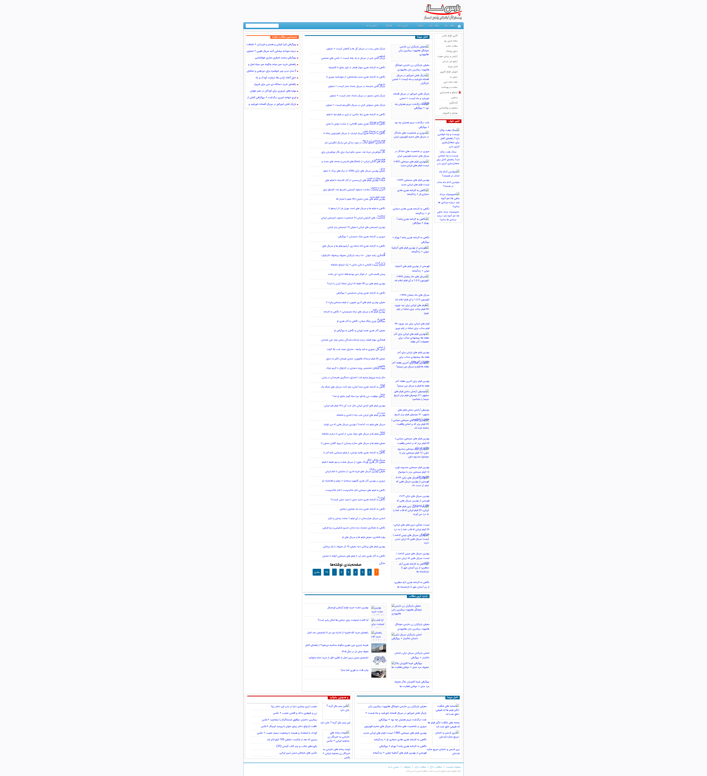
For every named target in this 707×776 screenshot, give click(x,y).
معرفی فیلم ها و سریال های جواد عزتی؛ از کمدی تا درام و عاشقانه (353, 434)
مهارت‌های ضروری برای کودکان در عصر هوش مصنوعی (273, 91)
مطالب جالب (452, 46)
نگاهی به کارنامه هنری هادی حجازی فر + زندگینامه (400, 740)
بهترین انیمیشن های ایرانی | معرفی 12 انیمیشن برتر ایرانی (356, 227)
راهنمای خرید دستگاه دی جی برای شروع (275, 84)
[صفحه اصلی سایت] (459, 26)
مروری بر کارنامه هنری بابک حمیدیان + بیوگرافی (361, 237)
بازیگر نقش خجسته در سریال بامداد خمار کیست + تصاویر (356, 86)
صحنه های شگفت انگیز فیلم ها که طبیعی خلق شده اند (444, 723)
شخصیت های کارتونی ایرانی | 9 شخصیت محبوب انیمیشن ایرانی (353, 218)
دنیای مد (454, 77)
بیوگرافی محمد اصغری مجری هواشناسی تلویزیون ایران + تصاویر (275, 58)
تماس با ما (372, 26)
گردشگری (453, 102)
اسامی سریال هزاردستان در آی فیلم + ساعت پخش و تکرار (356, 518)
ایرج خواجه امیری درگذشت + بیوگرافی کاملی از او (271, 98)
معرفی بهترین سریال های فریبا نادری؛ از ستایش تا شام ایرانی (355, 471)
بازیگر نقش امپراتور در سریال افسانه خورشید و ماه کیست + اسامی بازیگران (411, 98)
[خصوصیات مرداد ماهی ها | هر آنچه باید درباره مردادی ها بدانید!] (449, 199)
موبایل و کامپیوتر (450, 113)
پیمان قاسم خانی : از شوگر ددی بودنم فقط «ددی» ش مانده (356, 274)
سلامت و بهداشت (449, 87)
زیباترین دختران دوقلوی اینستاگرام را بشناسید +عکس (289, 720)
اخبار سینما (453, 66)
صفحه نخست (453, 767)
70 (326, 572)
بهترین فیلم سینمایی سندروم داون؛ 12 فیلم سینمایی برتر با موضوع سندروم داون (412, 472)
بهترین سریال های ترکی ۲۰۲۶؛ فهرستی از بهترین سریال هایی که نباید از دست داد (413, 500)
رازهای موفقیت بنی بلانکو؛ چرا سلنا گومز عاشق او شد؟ (359, 396)
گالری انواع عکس (450, 35)
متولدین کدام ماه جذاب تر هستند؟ (448, 184)
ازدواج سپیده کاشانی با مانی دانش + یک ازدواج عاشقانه (358, 265)
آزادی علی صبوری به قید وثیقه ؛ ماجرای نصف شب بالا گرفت (356, 349)
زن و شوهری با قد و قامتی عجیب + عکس (295, 713)
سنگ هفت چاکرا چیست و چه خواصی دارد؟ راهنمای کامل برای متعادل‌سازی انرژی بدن (448, 157)
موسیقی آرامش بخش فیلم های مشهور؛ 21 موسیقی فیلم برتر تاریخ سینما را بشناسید (412, 414)
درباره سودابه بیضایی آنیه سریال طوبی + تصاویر (271, 51)
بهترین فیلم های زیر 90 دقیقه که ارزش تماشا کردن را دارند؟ (356, 283)
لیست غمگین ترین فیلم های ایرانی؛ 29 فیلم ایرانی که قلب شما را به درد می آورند (411, 529)
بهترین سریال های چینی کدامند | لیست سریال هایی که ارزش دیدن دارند (412, 558)
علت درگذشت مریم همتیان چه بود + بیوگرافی (403, 720)
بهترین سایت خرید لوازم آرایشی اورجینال (347, 607)
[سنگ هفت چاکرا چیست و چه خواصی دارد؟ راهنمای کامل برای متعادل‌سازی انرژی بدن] (449, 137)
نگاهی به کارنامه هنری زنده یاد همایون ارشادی (362, 509)
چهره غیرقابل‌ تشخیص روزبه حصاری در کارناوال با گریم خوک (355, 368)
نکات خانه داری (451, 82)
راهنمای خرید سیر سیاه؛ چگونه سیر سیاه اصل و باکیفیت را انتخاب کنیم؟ (272, 64)
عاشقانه (389, 26)
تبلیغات (420, 26)
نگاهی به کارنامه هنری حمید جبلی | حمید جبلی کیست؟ (358, 500)
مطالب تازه (434, 26)
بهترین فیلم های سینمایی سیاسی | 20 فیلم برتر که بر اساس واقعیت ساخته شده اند (412, 443)
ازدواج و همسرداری (449, 92)
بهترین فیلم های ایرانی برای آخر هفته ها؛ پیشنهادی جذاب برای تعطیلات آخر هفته (413, 357)
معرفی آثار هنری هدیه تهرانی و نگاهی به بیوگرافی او (359, 330)
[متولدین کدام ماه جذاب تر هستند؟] (449, 173)
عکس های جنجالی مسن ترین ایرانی (298, 753)
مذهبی (454, 97)
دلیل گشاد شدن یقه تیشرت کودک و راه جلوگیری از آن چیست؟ (276, 78)
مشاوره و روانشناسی (448, 108)
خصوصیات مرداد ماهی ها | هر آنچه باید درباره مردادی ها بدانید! (448, 216)
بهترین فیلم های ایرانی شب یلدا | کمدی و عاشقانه (361, 415)
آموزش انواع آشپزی (449, 71)
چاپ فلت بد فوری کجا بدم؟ (354, 670)
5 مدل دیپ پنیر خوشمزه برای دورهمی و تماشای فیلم (271, 71)
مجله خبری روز (451, 41)
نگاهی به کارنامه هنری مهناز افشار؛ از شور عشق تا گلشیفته (356, 67)
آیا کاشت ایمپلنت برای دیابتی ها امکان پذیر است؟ (343, 620)
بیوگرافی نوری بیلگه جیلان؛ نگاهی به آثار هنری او (361, 321)
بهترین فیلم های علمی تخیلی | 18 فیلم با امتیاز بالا (360, 199)
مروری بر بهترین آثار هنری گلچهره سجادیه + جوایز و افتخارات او (353, 481)
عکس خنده (402, 26)
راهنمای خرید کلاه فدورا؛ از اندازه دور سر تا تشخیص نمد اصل (337, 633)
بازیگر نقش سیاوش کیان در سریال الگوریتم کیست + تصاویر (355, 105)
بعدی (317, 572)
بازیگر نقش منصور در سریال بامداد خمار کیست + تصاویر (357, 96)
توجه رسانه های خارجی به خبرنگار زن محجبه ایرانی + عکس (336, 750)
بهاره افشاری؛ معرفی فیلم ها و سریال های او (363, 537)
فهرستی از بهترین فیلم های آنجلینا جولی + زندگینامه (400, 753)
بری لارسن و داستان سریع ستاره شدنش (443, 750)
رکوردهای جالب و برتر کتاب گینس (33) (296, 746)
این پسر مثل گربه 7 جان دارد (335, 723)
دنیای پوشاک (452, 51)
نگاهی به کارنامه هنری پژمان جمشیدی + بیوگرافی (360, 293)
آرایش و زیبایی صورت (447, 56)
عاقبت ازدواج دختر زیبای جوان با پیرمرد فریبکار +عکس (289, 726)
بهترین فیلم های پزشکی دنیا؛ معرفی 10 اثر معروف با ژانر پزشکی (354, 547)
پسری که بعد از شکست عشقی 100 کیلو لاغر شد (292, 740)
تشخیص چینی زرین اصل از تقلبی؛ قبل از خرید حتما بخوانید (338, 658)
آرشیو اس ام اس (450, 61)
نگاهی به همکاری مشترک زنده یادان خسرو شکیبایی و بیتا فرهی (354, 528)
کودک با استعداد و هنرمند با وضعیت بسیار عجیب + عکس (287, 733)
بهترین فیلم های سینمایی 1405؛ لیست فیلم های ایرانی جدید (395, 733)
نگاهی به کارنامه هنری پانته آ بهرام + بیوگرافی (403, 746)
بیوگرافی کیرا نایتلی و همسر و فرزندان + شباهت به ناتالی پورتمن (271, 45)
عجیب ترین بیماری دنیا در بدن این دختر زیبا (294, 706)
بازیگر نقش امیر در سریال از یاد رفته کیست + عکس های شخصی (353, 58)
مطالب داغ (449, 26)
